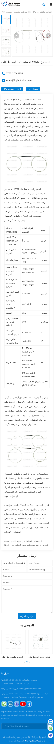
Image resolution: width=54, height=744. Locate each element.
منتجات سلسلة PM (22, 12)
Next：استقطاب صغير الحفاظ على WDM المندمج (26, 545)
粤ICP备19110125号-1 (34, 741)
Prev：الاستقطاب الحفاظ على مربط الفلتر (23, 541)
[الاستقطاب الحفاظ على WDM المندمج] (32, 35)
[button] (16, 35)
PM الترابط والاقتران (42, 12)
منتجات (9, 12)
